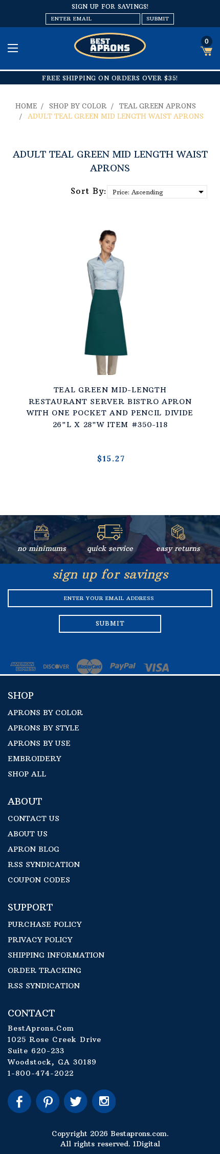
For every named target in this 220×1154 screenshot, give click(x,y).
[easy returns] (178, 537)
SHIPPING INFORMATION (56, 955)
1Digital (146, 1143)
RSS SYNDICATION (44, 864)
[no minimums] (41, 537)
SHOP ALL (27, 774)
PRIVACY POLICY (40, 939)
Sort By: (89, 191)
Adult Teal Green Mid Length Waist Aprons (116, 116)
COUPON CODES (39, 879)
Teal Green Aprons (157, 106)
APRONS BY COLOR (45, 712)
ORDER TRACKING (44, 970)
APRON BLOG (33, 849)
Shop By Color (78, 106)
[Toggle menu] (14, 48)
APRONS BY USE (39, 743)
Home (26, 106)
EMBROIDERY (34, 758)
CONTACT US (33, 818)
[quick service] (110, 537)
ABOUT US (28, 833)
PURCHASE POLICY (44, 924)
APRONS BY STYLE (43, 728)
